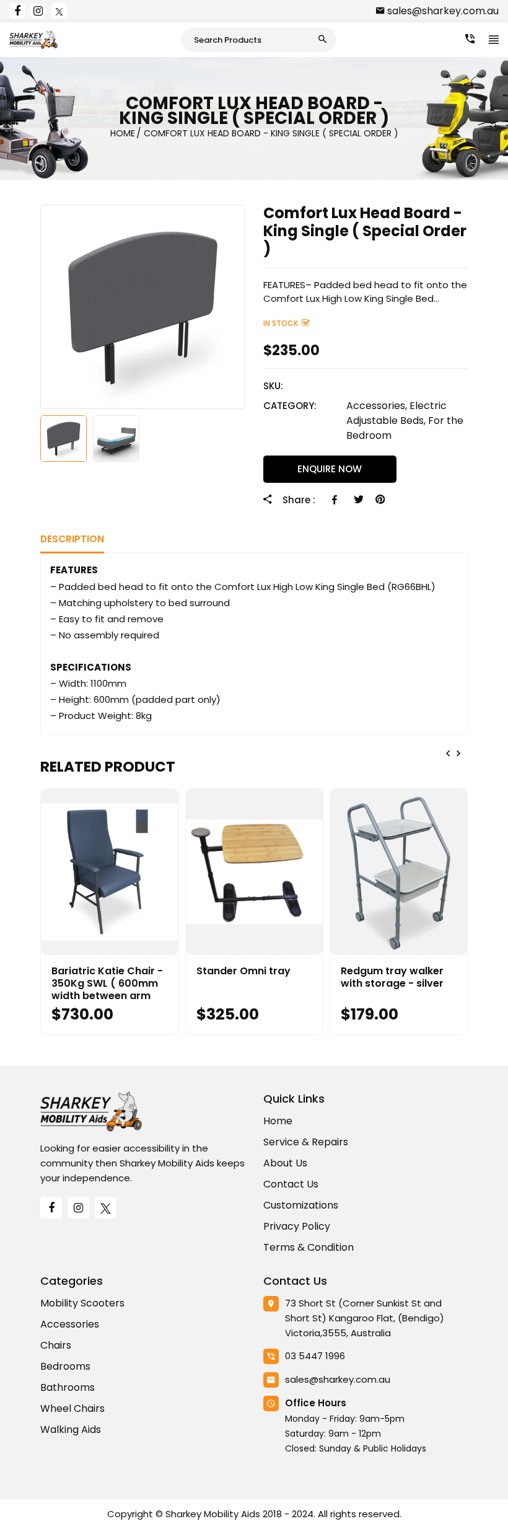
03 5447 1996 (315, 1355)
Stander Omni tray (243, 971)
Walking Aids (70, 1429)
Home (277, 1121)
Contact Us (290, 1184)
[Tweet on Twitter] (358, 499)
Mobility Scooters (82, 1303)
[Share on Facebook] (336, 499)
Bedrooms (65, 1366)
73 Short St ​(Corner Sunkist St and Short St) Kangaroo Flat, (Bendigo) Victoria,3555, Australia (364, 1318)
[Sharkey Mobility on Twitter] (59, 11)
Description (72, 538)
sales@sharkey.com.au (443, 11)
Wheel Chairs (72, 1408)
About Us (285, 1163)
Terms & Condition (308, 1247)
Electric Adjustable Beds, (396, 413)
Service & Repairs (305, 1142)
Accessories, (376, 406)
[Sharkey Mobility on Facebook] (17, 11)
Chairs (55, 1345)
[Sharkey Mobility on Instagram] (38, 11)
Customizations (300, 1205)
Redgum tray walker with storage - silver (392, 977)
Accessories (69, 1324)
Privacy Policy (296, 1226)
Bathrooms (67, 1387)
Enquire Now (329, 468)
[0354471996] (470, 39)
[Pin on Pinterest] (380, 499)
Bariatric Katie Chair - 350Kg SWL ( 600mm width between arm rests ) (107, 983)
